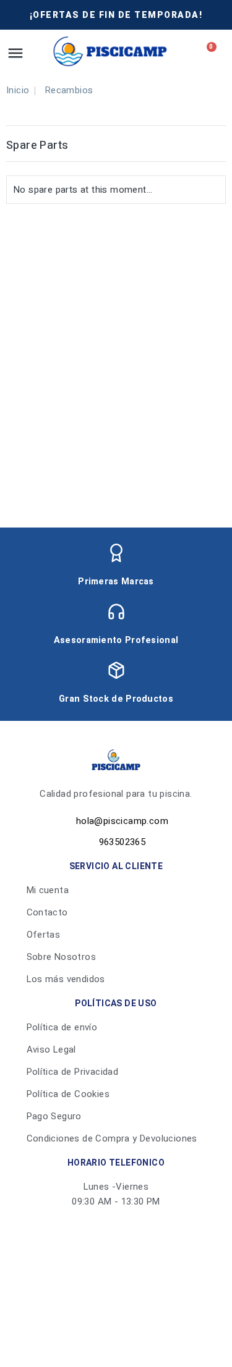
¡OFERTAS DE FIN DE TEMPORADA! (116, 15)
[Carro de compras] (208, 51)
